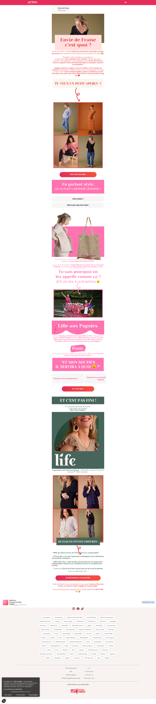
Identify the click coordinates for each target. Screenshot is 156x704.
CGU (89, 668)
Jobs (71, 671)
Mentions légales (71, 675)
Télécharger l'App (148, 602)
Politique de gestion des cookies (71, 678)
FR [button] (126, 2)
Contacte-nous (89, 675)
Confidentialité (89, 671)
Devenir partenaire (71, 668)
